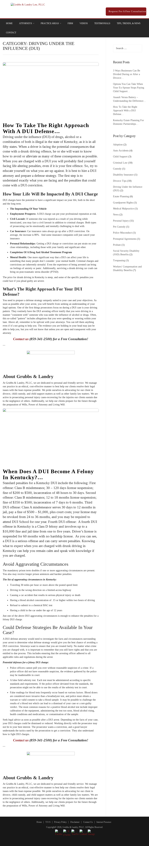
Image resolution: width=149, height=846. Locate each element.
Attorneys (25, 23)
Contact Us (88, 822)
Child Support (120, 156)
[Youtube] (133, 23)
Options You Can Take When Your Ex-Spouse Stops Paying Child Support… (128, 88)
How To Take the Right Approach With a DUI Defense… (46, 128)
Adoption (118, 144)
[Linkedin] (123, 23)
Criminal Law (120, 162)
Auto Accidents (121, 150)
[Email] (138, 23)
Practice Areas (50, 23)
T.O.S (48, 822)
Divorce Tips (119, 180)
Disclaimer (75, 822)
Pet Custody (119, 226)
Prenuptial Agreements (124, 239)
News (116, 214)
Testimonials (102, 23)
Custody (117, 168)
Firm (70, 23)
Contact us (21, 339)
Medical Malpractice (123, 208)
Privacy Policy (60, 822)
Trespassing (119, 260)
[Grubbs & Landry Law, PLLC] (28, 4)
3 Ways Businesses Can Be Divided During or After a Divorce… (126, 74)
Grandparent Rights (123, 202)
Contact (11, 32)
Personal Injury (121, 220)
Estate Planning (121, 196)
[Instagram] (128, 23)
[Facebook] (118, 23)
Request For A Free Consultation (127, 11)
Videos (84, 23)
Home (9, 23)
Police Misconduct (122, 232)
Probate (117, 245)
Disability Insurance (123, 174)
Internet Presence (103, 822)
